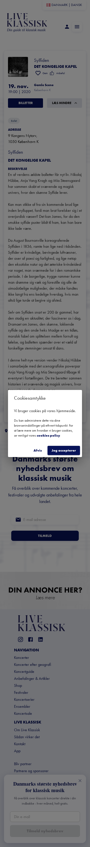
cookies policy (48, 435)
